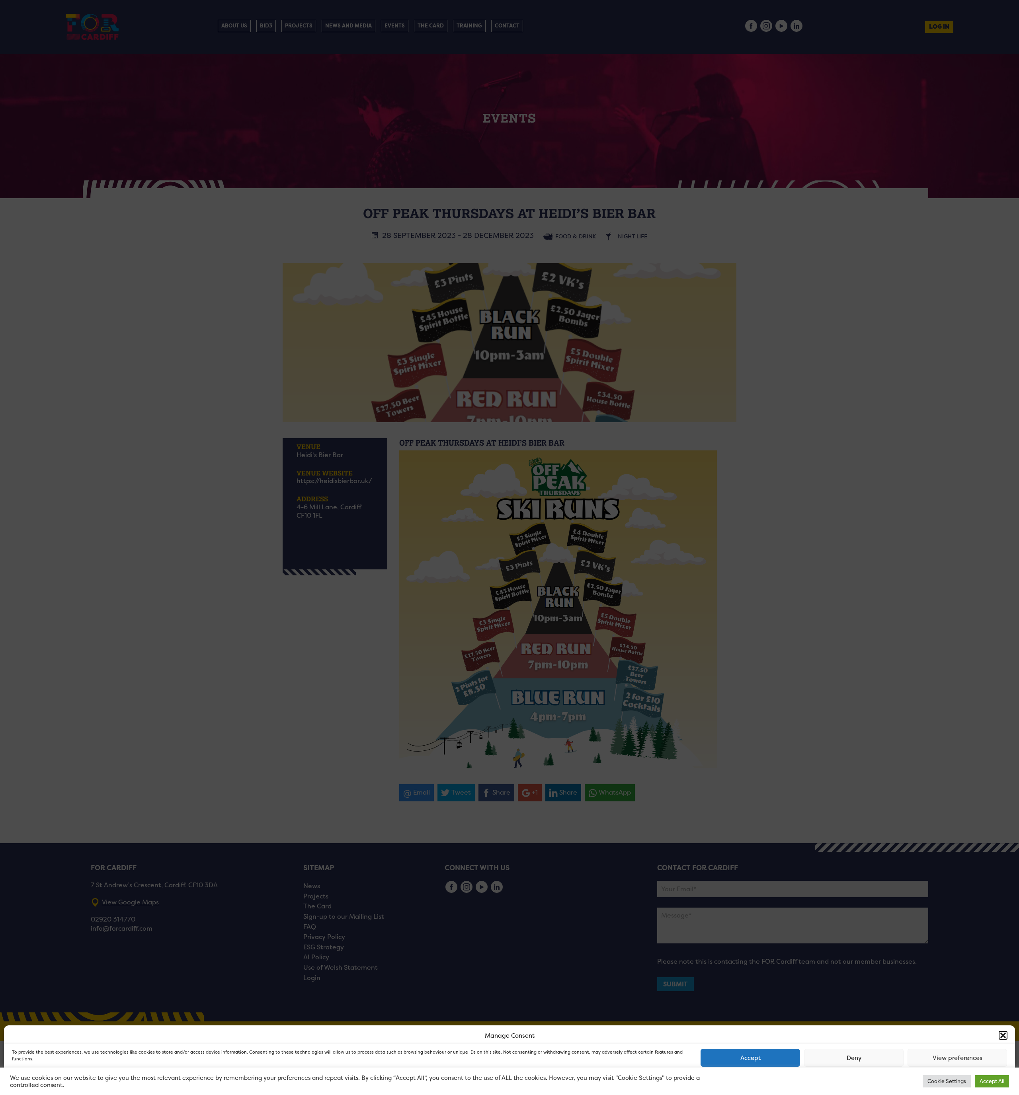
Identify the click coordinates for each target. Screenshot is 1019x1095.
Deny (854, 1058)
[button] (1003, 1035)
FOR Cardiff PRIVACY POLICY (43, 1080)
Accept (750, 1058)
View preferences (957, 1058)
